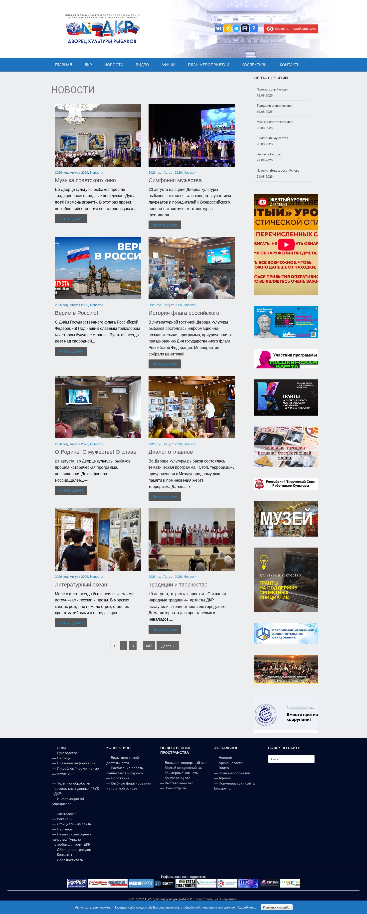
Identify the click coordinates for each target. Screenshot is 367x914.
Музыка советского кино (85, 180)
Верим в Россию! (76, 312)
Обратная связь (69, 860)
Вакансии (64, 819)
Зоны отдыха (175, 788)
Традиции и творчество (178, 584)
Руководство (67, 753)
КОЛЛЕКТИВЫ (254, 65)
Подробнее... (246, 907)
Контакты (64, 855)
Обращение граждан (74, 850)
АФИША (169, 65)
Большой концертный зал (185, 763)
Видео (224, 768)
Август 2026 (79, 172)
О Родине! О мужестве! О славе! (96, 451)
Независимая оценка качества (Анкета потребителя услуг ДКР (71, 839)
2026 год (61, 172)
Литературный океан (81, 584)
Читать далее (71, 218)
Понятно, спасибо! (276, 907)
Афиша (225, 778)
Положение (120, 778)
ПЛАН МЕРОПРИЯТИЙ (208, 65)
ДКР (88, 65)
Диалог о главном (171, 451)
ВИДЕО (142, 65)
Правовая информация (76, 763)
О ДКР (62, 748)
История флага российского (184, 312)
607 (149, 645)
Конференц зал (177, 778)
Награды (64, 758)
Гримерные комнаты (181, 773)
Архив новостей (231, 763)
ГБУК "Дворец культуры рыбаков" (168, 899)
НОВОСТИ (113, 65)
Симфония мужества (175, 180)
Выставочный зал (179, 783)
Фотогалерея (66, 814)
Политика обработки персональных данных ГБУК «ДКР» (75, 788)
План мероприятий (234, 773)
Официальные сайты (74, 824)
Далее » (168, 645)
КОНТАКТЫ (290, 65)
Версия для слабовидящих (295, 28)
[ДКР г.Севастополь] (101, 29)
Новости (96, 172)
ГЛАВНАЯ (63, 65)
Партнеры (65, 829)
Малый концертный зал (184, 768)
